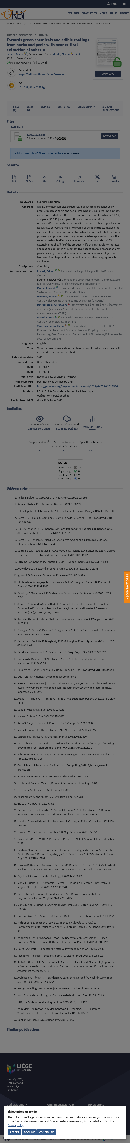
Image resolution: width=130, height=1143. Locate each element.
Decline (29, 1132)
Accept (14, 1132)
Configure (46, 1132)
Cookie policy (15, 1125)
